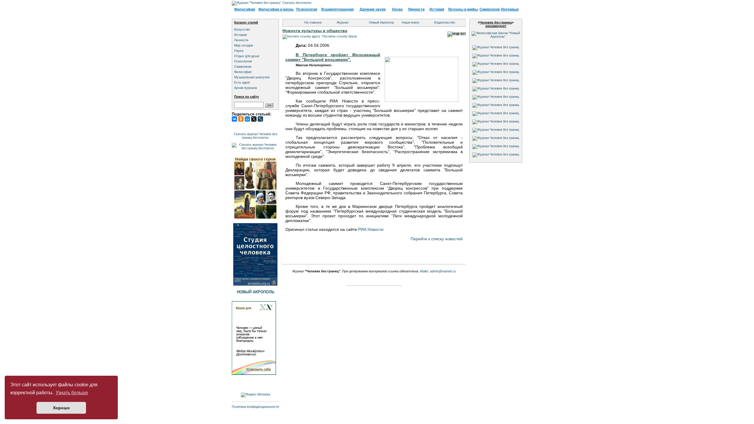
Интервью (510, 9)
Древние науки (373, 9)
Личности (416, 9)
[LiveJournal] (260, 119)
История (436, 9)
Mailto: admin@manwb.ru (438, 271)
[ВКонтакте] (234, 119)
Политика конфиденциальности (255, 406)
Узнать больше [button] (72, 392)
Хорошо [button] (61, 407)
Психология (306, 9)
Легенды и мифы (463, 9)
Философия (244, 9)
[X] (254, 119)
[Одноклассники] (241, 119)
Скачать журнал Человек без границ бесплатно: (255, 135)
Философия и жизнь (276, 9)
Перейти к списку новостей (437, 238)
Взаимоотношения (337, 9)
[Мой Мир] (247, 119)
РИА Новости (370, 229)
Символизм (489, 9)
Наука (397, 9)
